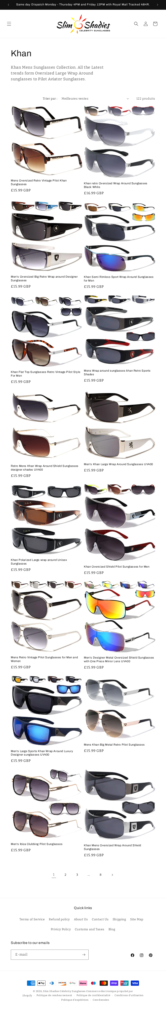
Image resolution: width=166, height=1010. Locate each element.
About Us (81, 919)
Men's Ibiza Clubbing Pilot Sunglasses (36, 844)
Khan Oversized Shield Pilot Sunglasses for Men (117, 566)
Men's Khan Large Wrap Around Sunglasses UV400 (118, 464)
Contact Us (100, 919)
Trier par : (50, 98)
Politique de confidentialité (93, 995)
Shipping (119, 919)
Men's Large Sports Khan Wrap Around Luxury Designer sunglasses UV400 (42, 753)
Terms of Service (32, 919)
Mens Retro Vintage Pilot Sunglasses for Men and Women (44, 659)
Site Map (136, 919)
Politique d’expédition (74, 1000)
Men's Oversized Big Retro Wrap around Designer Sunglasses (44, 278)
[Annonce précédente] (8, 5)
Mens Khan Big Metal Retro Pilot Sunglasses (114, 744)
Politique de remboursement (54, 995)
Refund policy (59, 919)
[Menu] (9, 24)
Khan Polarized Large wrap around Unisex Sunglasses (39, 561)
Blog (112, 929)
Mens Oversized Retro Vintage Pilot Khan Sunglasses (39, 182)
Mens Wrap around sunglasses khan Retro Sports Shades (117, 372)
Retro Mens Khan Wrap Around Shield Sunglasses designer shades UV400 (44, 468)
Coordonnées (101, 1000)
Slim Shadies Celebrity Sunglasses (64, 991)
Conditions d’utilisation (129, 995)
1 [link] (54, 874)
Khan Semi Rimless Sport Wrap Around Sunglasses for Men (119, 278)
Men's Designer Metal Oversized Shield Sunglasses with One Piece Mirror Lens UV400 (119, 659)
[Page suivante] (112, 875)
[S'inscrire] (83, 955)
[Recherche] (136, 24)
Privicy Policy (61, 929)
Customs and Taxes (89, 929)
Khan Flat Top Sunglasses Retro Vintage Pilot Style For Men (45, 374)
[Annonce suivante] (157, 5)
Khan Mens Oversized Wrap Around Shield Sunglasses (112, 847)
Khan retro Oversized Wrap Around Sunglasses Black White (115, 185)
